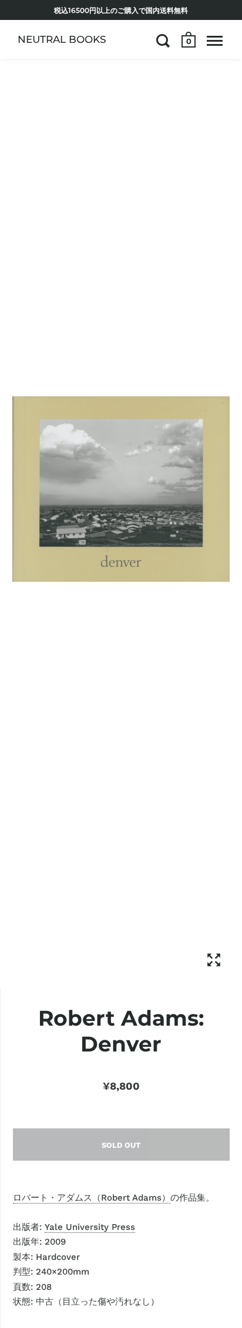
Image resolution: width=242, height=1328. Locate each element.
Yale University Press (90, 1227)
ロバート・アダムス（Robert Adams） (91, 1197)
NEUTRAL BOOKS (62, 39)
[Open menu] (215, 40)
